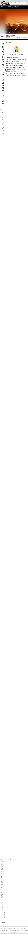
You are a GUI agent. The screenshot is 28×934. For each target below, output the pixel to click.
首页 (13, 37)
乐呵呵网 (5, 2)
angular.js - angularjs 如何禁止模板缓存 (16, 59)
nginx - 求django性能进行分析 (14, 61)
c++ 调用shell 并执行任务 (13, 71)
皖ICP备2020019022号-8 (14, 928)
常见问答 (18, 37)
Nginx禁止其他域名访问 (13, 57)
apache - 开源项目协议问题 (16, 54)
